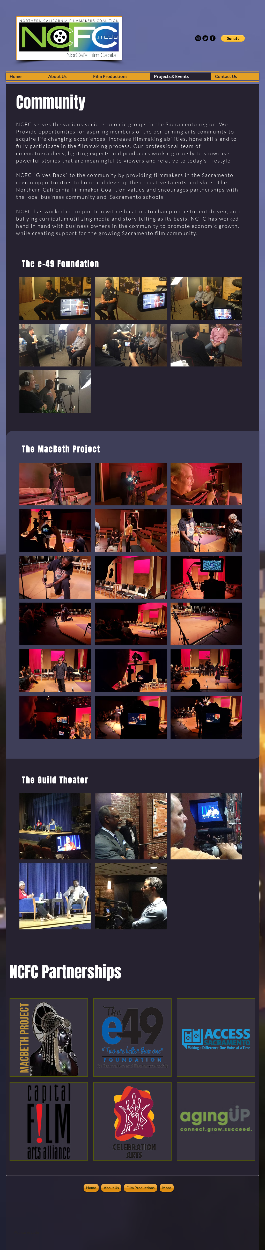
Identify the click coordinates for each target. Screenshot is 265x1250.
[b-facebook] (213, 38)
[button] (233, 38)
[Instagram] (198, 38)
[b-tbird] (205, 38)
